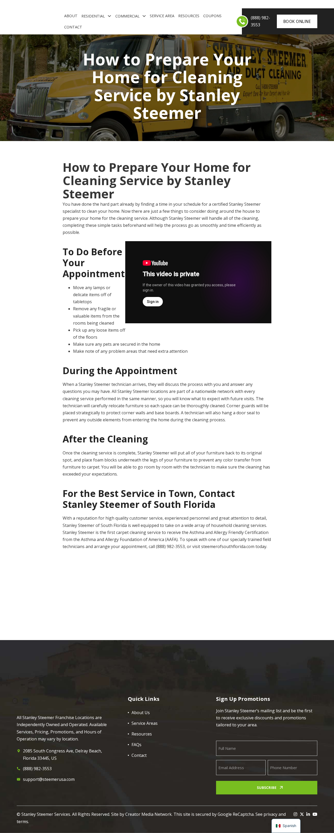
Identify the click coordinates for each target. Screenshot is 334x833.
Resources (188, 15)
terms (22, 821)
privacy (270, 814)
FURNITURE (58, 4)
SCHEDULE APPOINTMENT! (263, 638)
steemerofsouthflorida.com (227, 546)
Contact (73, 26)
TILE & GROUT (81, 4)
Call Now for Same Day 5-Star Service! (103, 644)
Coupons (212, 15)
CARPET (40, 4)
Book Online (297, 21)
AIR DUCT (24, 4)
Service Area (162, 15)
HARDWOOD (105, 4)
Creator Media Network (148, 814)
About (70, 15)
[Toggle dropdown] (109, 16)
